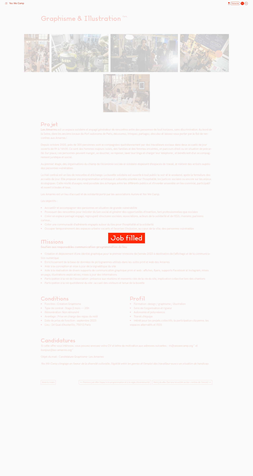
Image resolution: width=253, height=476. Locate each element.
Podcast (234, 3)
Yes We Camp (16, 3)
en (242, 3)
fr (246, 3)
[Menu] (6, 3)
